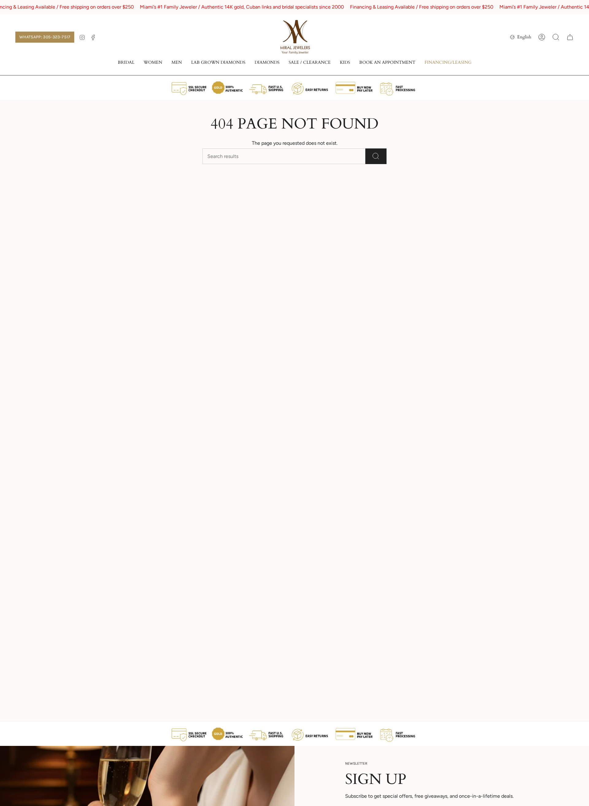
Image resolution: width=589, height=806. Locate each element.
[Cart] (570, 37)
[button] (126, 63)
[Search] (376, 156)
